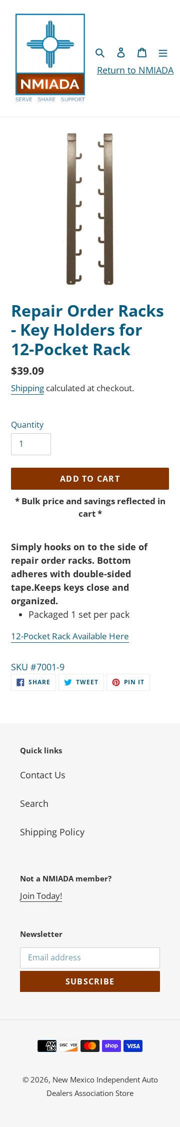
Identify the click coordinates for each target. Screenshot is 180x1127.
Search (34, 803)
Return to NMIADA (135, 70)
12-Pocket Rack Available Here (70, 636)
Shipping (27, 388)
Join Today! (41, 895)
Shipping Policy (52, 832)
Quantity (27, 424)
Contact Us (43, 775)
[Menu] (163, 52)
